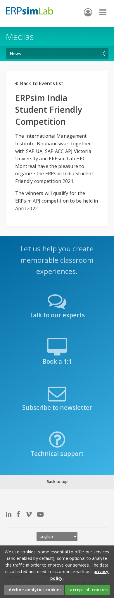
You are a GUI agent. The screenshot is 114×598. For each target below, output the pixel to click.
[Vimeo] (28, 514)
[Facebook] (18, 514)
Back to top (57, 481)
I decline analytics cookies (33, 589)
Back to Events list (40, 83)
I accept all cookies (88, 589)
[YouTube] (40, 514)
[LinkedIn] (8, 514)
